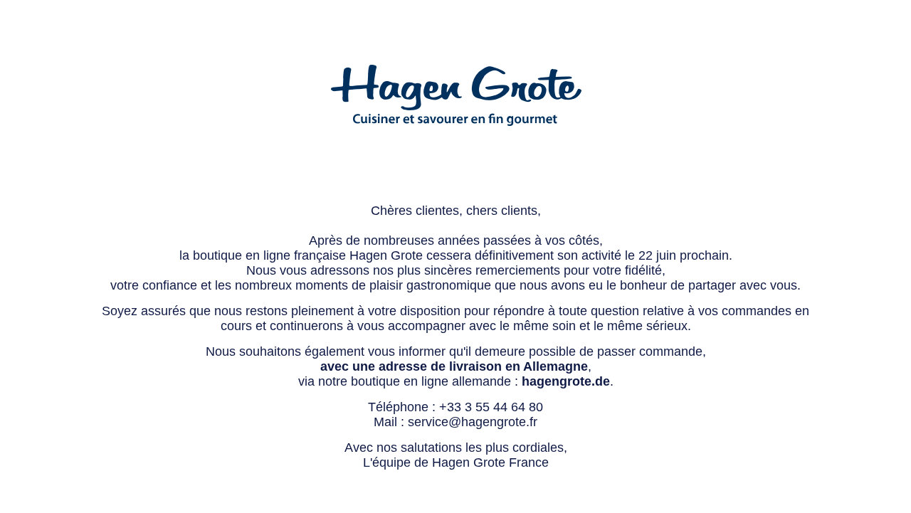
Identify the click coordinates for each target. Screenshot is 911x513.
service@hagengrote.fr (472, 422)
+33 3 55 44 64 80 (491, 407)
